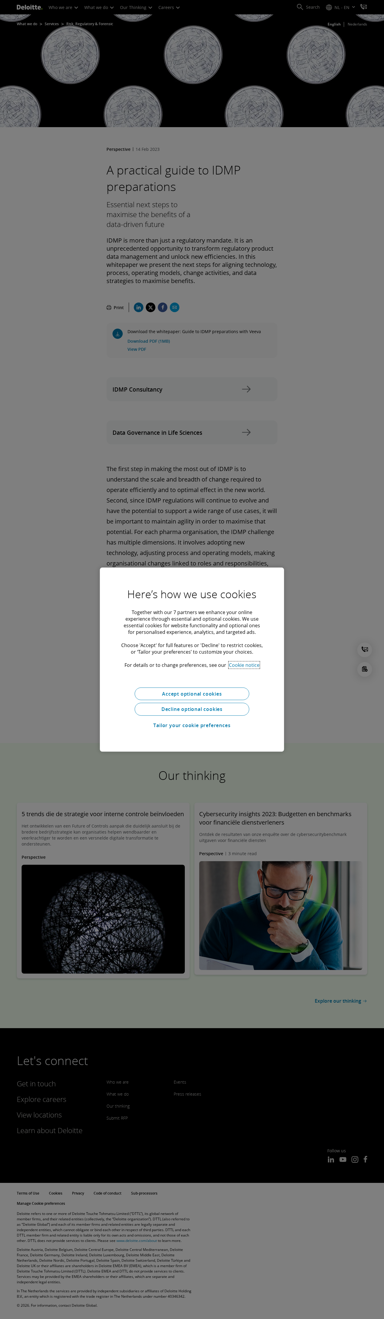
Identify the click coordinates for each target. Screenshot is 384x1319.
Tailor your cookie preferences (191, 725)
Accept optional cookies (192, 693)
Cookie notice (244, 664)
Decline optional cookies (192, 709)
